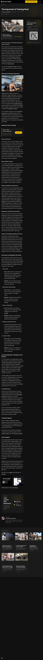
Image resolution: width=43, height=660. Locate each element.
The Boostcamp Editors (6, 11)
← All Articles (3, 4)
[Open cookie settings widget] (2, 658)
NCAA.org (15, 487)
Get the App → (18, 132)
